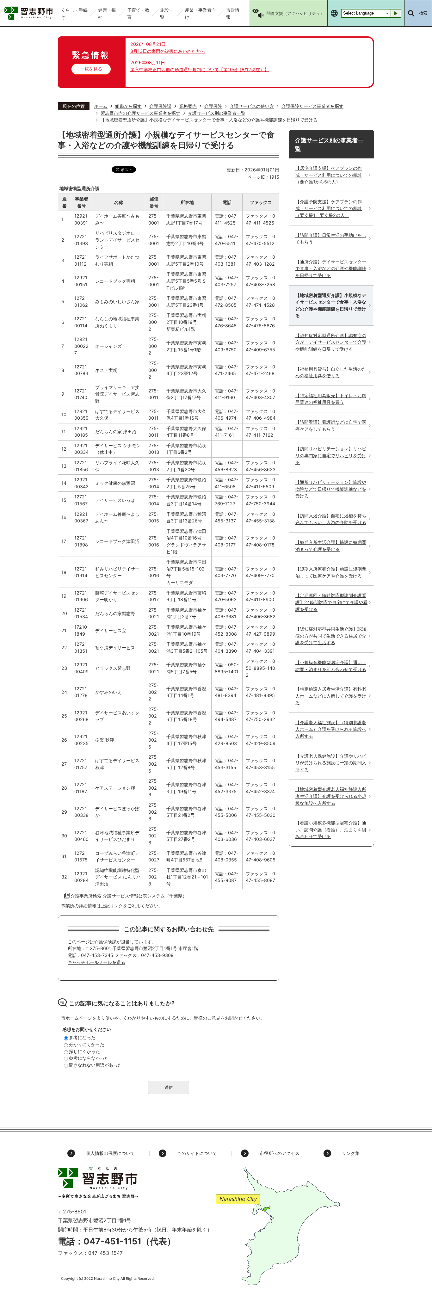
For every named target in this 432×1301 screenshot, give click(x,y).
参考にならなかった (89, 1058)
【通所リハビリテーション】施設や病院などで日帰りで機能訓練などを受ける (330, 488)
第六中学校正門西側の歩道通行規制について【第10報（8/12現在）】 (199, 69)
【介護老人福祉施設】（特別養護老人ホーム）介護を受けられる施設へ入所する (330, 729)
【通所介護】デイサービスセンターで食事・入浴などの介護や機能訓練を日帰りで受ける (330, 268)
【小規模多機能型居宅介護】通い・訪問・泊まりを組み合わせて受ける (330, 666)
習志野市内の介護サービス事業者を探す (140, 113)
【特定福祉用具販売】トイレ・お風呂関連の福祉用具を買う (330, 399)
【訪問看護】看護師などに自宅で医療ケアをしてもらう (330, 425)
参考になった (82, 1037)
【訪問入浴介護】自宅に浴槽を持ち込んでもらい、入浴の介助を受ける (330, 519)
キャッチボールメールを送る (96, 962)
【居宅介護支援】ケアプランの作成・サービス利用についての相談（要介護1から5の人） (328, 174)
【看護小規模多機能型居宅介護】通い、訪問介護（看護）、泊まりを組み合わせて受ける (330, 829)
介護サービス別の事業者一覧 (216, 113)
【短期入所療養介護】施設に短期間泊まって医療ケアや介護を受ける (330, 572)
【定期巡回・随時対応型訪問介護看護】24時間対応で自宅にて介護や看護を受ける (331, 602)
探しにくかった (84, 1051)
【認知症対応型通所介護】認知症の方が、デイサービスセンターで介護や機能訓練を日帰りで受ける (330, 342)
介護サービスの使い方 (252, 106)
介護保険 (213, 106)
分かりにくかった (86, 1044)
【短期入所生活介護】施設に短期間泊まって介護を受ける (330, 546)
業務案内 (188, 106)
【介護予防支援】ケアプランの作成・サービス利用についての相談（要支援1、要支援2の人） (328, 208)
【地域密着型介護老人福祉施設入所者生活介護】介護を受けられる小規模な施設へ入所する (330, 795)
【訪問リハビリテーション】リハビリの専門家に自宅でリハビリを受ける (330, 455)
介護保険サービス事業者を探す (312, 106)
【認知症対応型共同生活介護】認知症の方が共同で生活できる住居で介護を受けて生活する (330, 635)
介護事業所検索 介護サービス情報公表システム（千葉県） (129, 895)
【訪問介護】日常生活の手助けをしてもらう (330, 238)
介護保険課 (160, 106)
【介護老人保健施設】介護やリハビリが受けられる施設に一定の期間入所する (330, 762)
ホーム (101, 106)
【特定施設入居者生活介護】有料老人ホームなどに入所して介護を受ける (330, 695)
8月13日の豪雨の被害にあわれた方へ (167, 51)
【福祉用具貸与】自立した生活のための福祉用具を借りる (330, 372)
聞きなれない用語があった (95, 1065)
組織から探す (128, 106)
